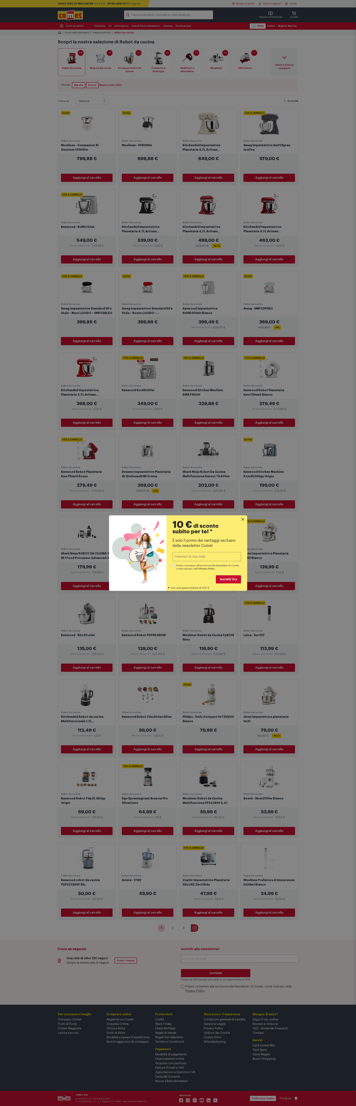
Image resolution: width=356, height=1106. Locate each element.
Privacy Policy (207, 568)
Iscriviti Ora (228, 579)
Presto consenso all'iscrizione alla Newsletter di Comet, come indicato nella (208, 567)
